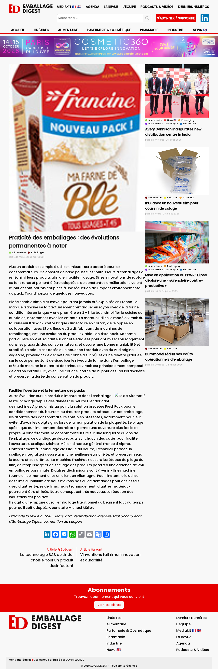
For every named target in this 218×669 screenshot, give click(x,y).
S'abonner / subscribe (176, 18)
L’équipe (129, 6)
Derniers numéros (193, 6)
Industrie (114, 643)
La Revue (111, 6)
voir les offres (109, 604)
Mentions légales (20, 660)
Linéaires (41, 30)
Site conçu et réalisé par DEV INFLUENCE (58, 660)
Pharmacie (149, 30)
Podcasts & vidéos (157, 6)
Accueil (17, 30)
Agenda (92, 6)
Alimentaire (68, 30)
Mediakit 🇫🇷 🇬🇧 (69, 6)
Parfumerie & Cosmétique (109, 30)
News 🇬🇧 (200, 30)
